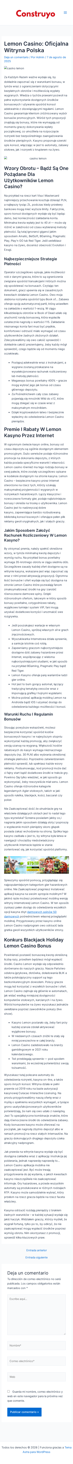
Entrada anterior (36, 1250)
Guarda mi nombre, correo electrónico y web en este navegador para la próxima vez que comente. (35, 1396)
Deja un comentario (16, 57)
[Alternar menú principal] (65, 13)
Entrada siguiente (36, 1257)
